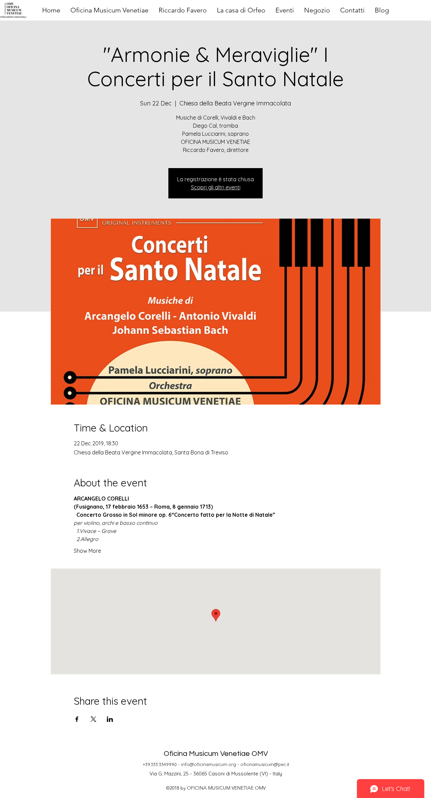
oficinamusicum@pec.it (264, 764)
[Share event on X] (93, 719)
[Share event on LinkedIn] (110, 719)
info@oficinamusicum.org (208, 764)
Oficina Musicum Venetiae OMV (216, 754)
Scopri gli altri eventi (215, 187)
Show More (87, 550)
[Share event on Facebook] (77, 719)
